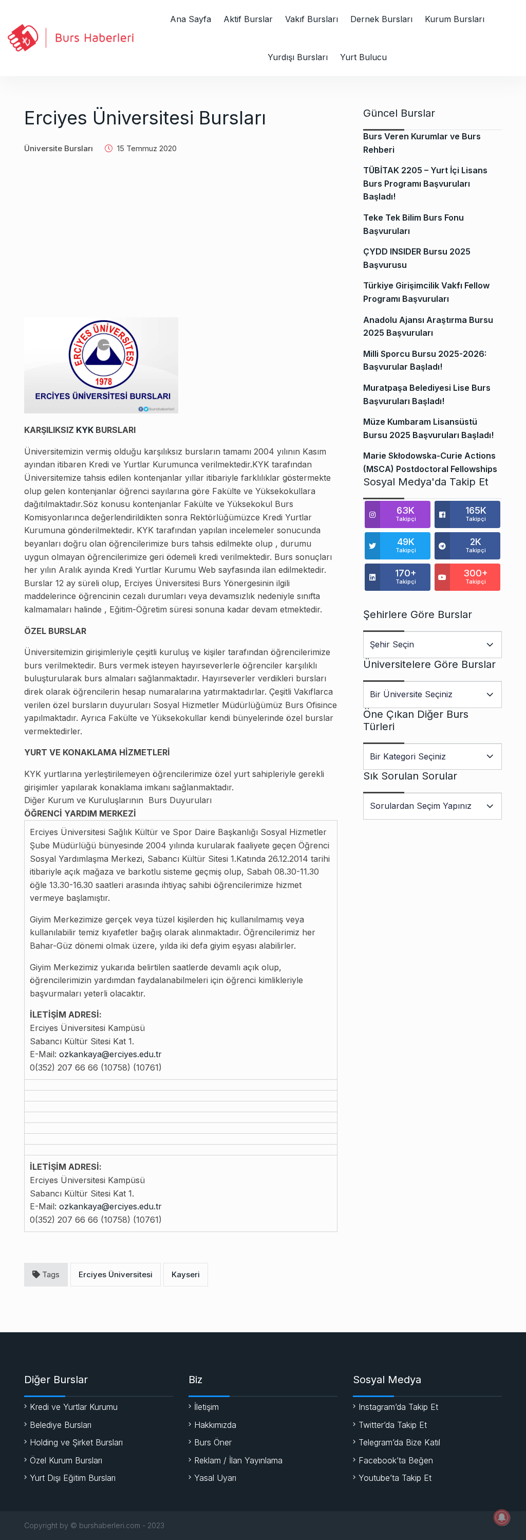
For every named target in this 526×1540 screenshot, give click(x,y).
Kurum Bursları (454, 19)
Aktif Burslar (248, 19)
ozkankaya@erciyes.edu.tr (110, 1054)
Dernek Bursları (381, 19)
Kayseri (186, 1274)
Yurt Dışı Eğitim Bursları (73, 1478)
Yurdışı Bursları (298, 57)
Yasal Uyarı (215, 1478)
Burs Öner (213, 1442)
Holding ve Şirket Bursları (76, 1442)
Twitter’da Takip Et (393, 1425)
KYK (84, 430)
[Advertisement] (180, 243)
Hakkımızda (215, 1425)
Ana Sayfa (190, 19)
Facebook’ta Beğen (396, 1460)
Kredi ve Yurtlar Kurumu (74, 1407)
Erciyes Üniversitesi (116, 1274)
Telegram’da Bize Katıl (399, 1442)
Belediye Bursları (60, 1425)
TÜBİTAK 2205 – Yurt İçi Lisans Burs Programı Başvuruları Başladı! (425, 183)
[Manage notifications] (502, 1517)
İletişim (206, 1407)
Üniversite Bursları (58, 148)
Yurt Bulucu (363, 57)
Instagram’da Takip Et (398, 1407)
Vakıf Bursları (311, 19)
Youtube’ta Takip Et (395, 1478)
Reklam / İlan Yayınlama (238, 1460)
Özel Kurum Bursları (66, 1460)
